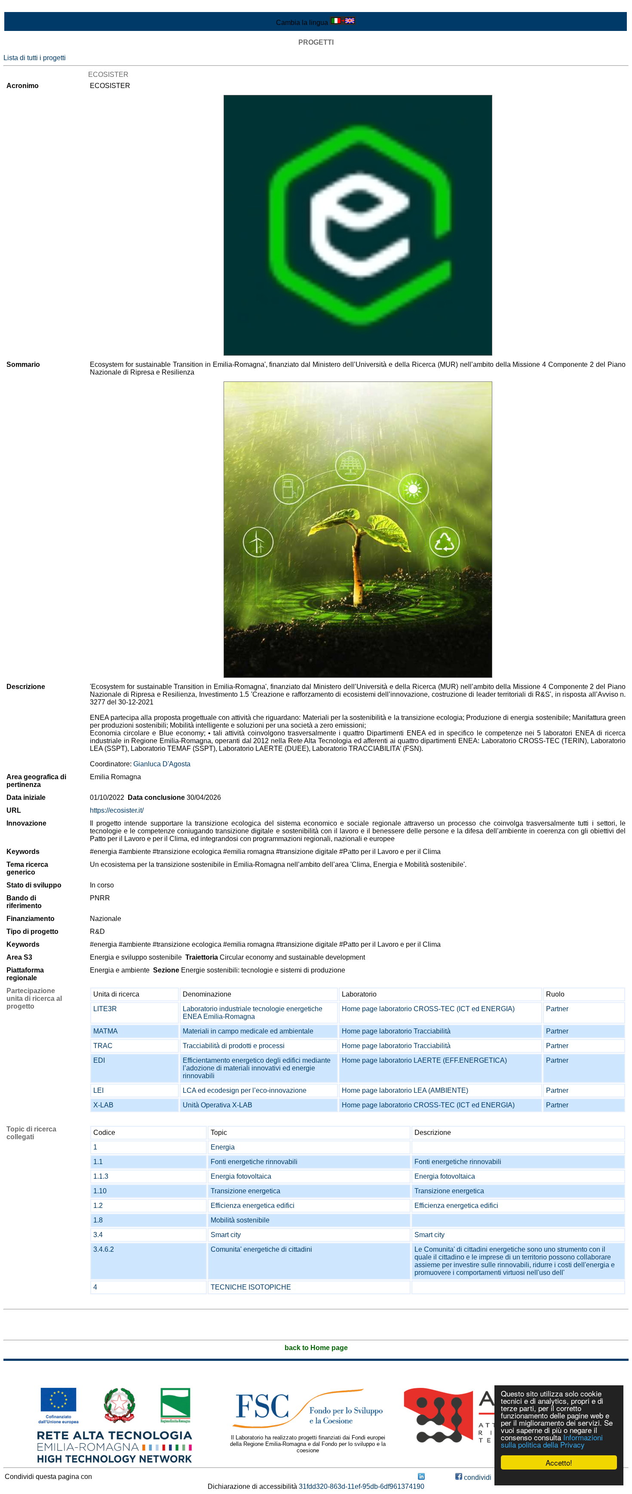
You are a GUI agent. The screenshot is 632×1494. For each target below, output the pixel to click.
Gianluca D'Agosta (161, 764)
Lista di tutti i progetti (34, 57)
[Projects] (358, 225)
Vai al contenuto (27, 7)
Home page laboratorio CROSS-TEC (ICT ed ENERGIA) (428, 1008)
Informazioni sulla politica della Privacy (552, 1441)
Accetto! (559, 1462)
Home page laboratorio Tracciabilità (396, 1031)
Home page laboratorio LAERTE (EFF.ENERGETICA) (424, 1060)
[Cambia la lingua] (343, 22)
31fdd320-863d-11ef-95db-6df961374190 (361, 1486)
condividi (476, 1477)
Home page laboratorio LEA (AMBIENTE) (405, 1090)
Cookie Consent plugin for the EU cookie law (558, 1477)
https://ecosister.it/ (117, 810)
